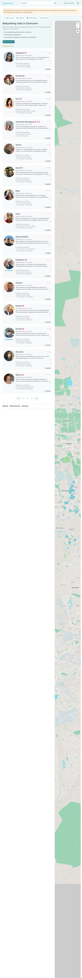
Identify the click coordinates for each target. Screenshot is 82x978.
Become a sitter (69, 3)
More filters (45, 18)
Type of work (9, 18)
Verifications (32, 18)
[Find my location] (77, 31)
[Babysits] (8, 3)
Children (21, 18)
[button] (66, 536)
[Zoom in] (77, 23)
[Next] (36, 398)
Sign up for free (9, 41)
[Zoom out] (77, 26)
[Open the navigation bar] (77, 3)
